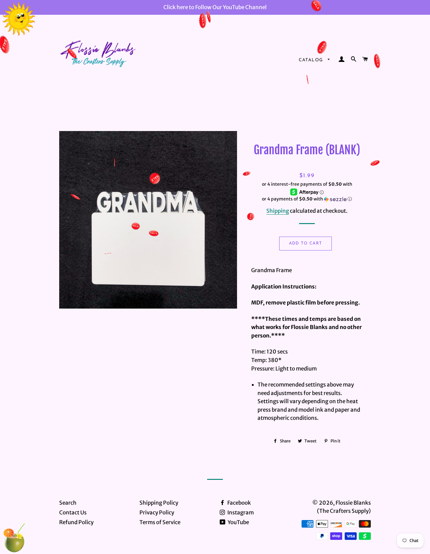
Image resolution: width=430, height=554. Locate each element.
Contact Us (73, 512)
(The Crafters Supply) (344, 510)
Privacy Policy (156, 512)
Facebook (238, 502)
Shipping (277, 210)
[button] (307, 199)
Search (67, 502)
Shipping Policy (158, 502)
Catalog (312, 60)
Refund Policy (76, 522)
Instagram (240, 512)
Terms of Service (159, 522)
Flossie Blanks (353, 502)
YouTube (238, 522)
